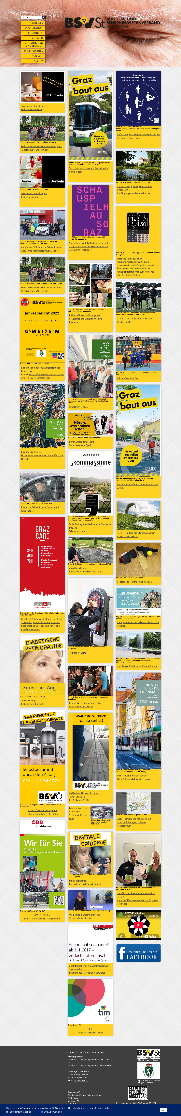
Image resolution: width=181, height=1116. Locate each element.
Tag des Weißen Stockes (80, 918)
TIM (90, 1029)
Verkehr (37, 38)
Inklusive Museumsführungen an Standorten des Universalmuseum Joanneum (85, 319)
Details (105, 1108)
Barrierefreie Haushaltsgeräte (42, 810)
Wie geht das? (28, 510)
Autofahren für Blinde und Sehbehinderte (41, 247)
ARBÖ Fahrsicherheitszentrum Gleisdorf (40, 250)
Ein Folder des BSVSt (79, 800)
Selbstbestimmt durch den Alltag (42, 814)
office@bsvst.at (81, 1080)
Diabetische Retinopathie (33, 704)
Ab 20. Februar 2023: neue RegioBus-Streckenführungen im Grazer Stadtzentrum (134, 822)
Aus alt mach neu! (77, 568)
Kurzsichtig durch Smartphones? (85, 884)
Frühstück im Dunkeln (31, 109)
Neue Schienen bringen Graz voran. (134, 779)
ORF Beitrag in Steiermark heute (84, 914)
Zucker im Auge (28, 700)
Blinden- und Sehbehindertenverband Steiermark (112, 22)
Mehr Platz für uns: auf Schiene (132, 775)
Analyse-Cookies (53, 1112)
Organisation (34, 27)
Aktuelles (36, 22)
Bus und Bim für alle (31, 452)
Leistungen (35, 33)
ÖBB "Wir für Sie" (42, 915)
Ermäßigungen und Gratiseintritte (133, 193)
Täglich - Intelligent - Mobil (90, 1032)
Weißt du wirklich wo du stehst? (84, 793)
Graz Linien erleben (78, 407)
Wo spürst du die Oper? (80, 445)
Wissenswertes (33, 51)
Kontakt (37, 55)
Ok (163, 1110)
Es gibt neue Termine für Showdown (134, 581)
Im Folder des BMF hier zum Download (87, 972)
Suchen (43, 17)
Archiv (38, 61)
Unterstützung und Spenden (32, 44)
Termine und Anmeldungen (34, 106)
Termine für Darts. (78, 652)
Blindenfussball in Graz (128, 378)
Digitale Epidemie (77, 880)
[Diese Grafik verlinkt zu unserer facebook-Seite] (138, 953)
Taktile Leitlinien (77, 796)
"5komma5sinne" (77, 531)
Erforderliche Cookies (20, 1112)
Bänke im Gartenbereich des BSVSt (85, 571)
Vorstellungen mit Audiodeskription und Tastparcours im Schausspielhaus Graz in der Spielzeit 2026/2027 (88, 246)
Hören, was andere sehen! (81, 441)
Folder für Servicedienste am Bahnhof (42, 918)
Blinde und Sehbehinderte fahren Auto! (40, 507)
